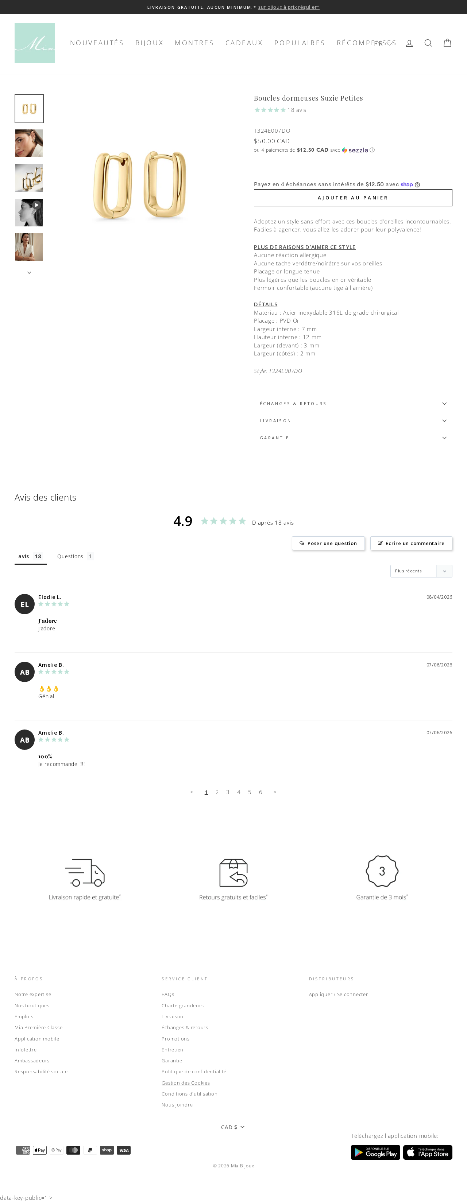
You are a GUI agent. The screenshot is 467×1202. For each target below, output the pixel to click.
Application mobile (37, 1038)
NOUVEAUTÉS (97, 42)
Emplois (24, 1016)
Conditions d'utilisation (189, 1093)
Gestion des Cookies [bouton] (186, 1083)
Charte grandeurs (183, 1005)
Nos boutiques (32, 1005)
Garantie (172, 1060)
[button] (383, 43)
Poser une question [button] (332, 543)
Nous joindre (177, 1104)
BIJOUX (149, 42)
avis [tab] (23, 556)
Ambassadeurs (32, 1060)
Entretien (173, 1049)
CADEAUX (244, 42)
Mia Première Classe (38, 1027)
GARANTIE (274, 437)
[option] (233, 7)
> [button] (275, 792)
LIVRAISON (276, 420)
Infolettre (26, 1049)
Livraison (173, 1016)
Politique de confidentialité (194, 1071)
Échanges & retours (293, 403)
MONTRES (194, 42)
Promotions (176, 1038)
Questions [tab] (70, 556)
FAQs (168, 994)
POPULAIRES (300, 42)
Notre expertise (33, 994)
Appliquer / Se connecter (338, 994)
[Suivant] (29, 270)
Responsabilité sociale (41, 1071)
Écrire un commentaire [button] (415, 543)
